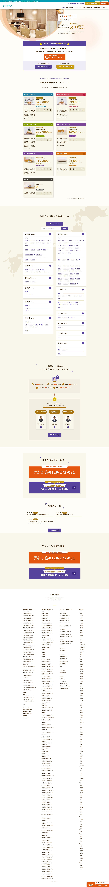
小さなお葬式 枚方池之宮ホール (47, 787)
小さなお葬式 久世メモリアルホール (29, 616)
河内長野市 (82, 731)
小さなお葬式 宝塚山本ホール (47, 842)
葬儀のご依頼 (26, 707)
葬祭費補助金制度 (63, 672)
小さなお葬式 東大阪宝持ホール (47, 770)
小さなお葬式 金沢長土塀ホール (65, 631)
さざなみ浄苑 (25, 677)
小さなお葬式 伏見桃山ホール (28, 632)
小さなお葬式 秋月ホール (64, 616)
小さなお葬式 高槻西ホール (46, 680)
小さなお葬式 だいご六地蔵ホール (29, 645)
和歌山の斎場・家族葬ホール (66, 609)
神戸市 (81, 783)
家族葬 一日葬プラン (63, 659)
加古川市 (81, 807)
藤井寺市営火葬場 (45, 751)
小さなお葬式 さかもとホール (28, 697)
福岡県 (80, 862)
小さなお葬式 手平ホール (64, 618)
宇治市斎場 (25, 644)
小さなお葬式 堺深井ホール (46, 768)
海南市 (81, 814)
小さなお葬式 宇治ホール (27, 647)
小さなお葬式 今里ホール (46, 763)
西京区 (81, 625)
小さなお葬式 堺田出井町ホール (47, 639)
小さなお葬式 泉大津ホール (46, 802)
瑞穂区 (81, 850)
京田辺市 (81, 640)
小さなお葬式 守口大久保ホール (47, 719)
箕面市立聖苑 (44, 741)
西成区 (81, 685)
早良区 (81, 867)
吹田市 (81, 736)
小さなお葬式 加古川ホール (46, 861)
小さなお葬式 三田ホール (46, 852)
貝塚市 (81, 724)
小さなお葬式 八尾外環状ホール (47, 792)
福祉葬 (61, 666)
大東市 (81, 741)
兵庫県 (80, 782)
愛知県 (80, 843)
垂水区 (81, 792)
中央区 (81, 676)
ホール (30, 234)
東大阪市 (81, 751)
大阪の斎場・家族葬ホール (47, 609)
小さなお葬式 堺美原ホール (46, 794)
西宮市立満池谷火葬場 (45, 827)
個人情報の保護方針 (63, 683)
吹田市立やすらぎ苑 (45, 695)
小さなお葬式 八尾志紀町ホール (47, 669)
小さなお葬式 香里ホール (46, 725)
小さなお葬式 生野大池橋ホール (47, 627)
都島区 (81, 698)
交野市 (81, 727)
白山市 (81, 821)
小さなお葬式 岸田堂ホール (46, 664)
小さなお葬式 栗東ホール (27, 675)
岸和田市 (81, 732)
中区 (81, 707)
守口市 (81, 760)
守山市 (81, 771)
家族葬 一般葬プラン (63, 656)
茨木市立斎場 (44, 690)
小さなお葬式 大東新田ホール (47, 714)
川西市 (81, 800)
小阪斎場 (43, 652)
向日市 (81, 634)
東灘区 (81, 787)
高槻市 (81, 744)
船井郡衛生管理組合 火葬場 (28, 662)
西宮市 (81, 804)
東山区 (81, 627)
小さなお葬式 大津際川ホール (28, 696)
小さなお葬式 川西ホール (46, 840)
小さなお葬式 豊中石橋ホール (47, 795)
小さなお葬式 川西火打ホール (47, 862)
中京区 (81, 623)
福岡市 (81, 863)
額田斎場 (43, 651)
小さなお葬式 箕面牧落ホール (47, 743)
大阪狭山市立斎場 (45, 748)
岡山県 (80, 833)
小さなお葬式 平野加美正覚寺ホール (48, 761)
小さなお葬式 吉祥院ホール (28, 618)
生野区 (81, 664)
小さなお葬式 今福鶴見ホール (47, 623)
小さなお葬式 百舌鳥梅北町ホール (48, 640)
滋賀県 (80, 766)
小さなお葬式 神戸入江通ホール (47, 873)
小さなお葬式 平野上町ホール (47, 806)
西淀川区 (82, 686)
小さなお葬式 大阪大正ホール (47, 778)
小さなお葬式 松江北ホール (65, 615)
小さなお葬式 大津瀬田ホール (28, 690)
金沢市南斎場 (62, 627)
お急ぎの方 (25, 705)
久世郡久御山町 (82, 644)
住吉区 (81, 673)
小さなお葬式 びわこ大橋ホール (29, 701)
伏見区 (81, 628)
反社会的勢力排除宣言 (64, 688)
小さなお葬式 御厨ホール (46, 659)
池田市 (81, 714)
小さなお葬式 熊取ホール (46, 800)
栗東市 (81, 773)
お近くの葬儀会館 (87, 7)
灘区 (81, 785)
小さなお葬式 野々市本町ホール (65, 643)
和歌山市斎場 (62, 611)
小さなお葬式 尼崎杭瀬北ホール (47, 876)
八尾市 (81, 761)
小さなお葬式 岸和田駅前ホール (47, 731)
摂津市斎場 (43, 703)
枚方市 (81, 753)
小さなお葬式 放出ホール (46, 622)
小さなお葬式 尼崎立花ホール (47, 857)
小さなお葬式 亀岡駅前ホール (28, 659)
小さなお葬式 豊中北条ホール (47, 710)
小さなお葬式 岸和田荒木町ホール (48, 732)
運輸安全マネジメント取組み (65, 686)
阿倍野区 (82, 662)
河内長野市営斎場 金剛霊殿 (46, 746)
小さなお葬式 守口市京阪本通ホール (48, 717)
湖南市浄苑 (25, 673)
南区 (81, 630)
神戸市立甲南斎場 (45, 833)
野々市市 (81, 819)
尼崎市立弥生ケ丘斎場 (45, 849)
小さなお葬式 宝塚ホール (46, 864)
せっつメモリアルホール (46, 702)
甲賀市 (81, 777)
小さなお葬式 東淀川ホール (46, 788)
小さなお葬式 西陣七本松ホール (29, 627)
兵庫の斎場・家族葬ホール (47, 815)
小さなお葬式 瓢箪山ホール (46, 662)
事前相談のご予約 (27, 711)
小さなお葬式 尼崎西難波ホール (47, 847)
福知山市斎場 (25, 664)
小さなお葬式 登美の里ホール (47, 809)
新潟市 (81, 824)
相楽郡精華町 (82, 649)
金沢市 (81, 817)
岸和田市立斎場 (44, 729)
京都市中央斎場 (26, 611)
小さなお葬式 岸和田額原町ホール (48, 771)
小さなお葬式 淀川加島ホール (47, 807)
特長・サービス (63, 648)
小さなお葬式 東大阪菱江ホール (47, 760)
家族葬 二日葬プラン (63, 658)
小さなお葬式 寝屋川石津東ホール (48, 775)
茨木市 (81, 720)
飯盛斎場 (43, 712)
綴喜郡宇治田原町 (83, 645)
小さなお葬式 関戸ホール (64, 620)
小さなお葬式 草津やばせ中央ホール (29, 687)
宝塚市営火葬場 (44, 835)
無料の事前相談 (62, 650)
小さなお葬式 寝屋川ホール (46, 724)
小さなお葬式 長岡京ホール (28, 642)
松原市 (81, 756)
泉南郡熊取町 (82, 765)
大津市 (81, 768)
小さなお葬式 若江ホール (46, 661)
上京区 (81, 616)
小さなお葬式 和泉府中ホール (47, 739)
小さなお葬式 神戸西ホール (46, 782)
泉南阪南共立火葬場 (45, 754)
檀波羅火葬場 (44, 753)
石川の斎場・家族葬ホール (65, 625)
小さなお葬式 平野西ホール (46, 635)
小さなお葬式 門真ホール (46, 720)
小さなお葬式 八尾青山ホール (47, 671)
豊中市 (81, 746)
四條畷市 (81, 734)
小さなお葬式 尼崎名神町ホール (47, 825)
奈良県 (80, 840)
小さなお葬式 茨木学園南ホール (47, 693)
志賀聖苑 (24, 694)
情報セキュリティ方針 (64, 685)
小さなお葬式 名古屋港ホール (47, 811)
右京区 (81, 615)
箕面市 (81, 758)
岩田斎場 (43, 649)
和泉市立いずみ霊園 (45, 737)
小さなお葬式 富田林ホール (46, 773)
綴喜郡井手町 (82, 647)
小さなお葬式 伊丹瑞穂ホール (47, 839)
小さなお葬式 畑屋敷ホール (65, 622)
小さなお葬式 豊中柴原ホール (47, 708)
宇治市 (81, 637)
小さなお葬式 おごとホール (28, 699)
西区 (81, 683)
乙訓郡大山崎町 (82, 651)
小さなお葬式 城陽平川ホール (28, 652)
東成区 (81, 690)
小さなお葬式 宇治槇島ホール (28, 649)
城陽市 (81, 639)
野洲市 (81, 775)
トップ (63, 7)
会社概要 (61, 678)
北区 (81, 618)
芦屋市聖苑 (43, 816)
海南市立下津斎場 (63, 613)
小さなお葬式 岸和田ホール (46, 785)
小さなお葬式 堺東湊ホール (46, 777)
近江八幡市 (82, 778)
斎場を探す (81, 609)
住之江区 (82, 671)
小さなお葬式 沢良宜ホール (46, 691)
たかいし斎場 (44, 734)
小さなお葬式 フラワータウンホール (48, 854)
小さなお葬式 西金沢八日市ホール (66, 636)
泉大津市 (81, 715)
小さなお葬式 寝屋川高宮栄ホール (48, 727)
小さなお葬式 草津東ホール (28, 682)
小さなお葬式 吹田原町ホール (47, 698)
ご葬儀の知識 (96, 7)
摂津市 (81, 737)
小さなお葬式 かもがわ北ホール (29, 634)
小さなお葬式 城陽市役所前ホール (29, 654)
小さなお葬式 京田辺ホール (28, 651)
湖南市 (81, 780)
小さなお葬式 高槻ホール (46, 676)
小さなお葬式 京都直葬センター (29, 615)
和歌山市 (81, 812)
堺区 (81, 705)
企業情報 (103, 7)
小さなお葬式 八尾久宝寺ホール (47, 673)
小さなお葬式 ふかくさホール (28, 630)
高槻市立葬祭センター (45, 674)
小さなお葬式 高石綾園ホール (47, 736)
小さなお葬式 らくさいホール (28, 625)
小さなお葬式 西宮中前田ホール (47, 874)
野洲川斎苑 (25, 678)
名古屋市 (81, 845)
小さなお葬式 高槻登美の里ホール (48, 681)
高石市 (81, 743)
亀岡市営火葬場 (26, 657)
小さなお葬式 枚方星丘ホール (47, 686)
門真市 (81, 729)
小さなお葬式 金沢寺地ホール (65, 633)
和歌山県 (80, 811)
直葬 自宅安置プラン (63, 663)
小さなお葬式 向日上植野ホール (29, 640)
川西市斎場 (43, 823)
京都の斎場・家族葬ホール (29, 609)
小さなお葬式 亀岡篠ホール (28, 661)
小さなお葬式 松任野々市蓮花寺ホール (66, 641)
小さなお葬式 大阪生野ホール (47, 780)
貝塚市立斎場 (44, 756)
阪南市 (81, 749)
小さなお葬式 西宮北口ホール (47, 837)
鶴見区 (81, 678)
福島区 (81, 695)
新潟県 (80, 823)
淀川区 (81, 700)
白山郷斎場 (62, 644)
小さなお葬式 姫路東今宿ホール (47, 878)
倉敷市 (81, 834)
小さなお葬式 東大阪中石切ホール (48, 790)
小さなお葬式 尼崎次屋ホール (47, 850)
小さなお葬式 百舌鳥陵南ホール (47, 642)
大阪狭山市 (82, 722)
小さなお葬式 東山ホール (27, 628)
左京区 (81, 620)
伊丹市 (81, 799)
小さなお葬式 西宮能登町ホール (47, 856)
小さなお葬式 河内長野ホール (47, 783)
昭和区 (81, 848)
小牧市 (81, 860)
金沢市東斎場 (62, 629)
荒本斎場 (43, 657)
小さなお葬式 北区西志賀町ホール (29, 666)
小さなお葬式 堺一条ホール (46, 645)
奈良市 (81, 841)
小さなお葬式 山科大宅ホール (28, 639)
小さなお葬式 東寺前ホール (28, 620)
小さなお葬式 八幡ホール (27, 656)
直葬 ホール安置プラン (64, 661)
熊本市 (81, 831)
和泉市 (81, 719)
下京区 (81, 622)
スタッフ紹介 (62, 680)
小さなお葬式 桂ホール (27, 613)
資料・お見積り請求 (27, 709)
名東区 (81, 857)
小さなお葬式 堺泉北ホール (46, 644)
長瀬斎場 (43, 654)
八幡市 (81, 642)
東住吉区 (82, 688)
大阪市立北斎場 (44, 611)
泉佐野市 (81, 717)
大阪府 (80, 657)
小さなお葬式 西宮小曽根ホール (47, 869)
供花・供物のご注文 (27, 713)
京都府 (80, 611)
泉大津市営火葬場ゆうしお (46, 758)
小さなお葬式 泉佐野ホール (46, 766)
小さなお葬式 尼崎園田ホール (47, 845)
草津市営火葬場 (26, 689)
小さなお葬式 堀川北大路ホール (29, 635)
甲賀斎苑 (24, 684)
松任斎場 (61, 639)
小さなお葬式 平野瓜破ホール (47, 765)
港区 (81, 697)
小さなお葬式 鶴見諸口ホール (47, 625)
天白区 (81, 858)
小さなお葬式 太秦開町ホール (28, 623)
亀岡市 (81, 652)
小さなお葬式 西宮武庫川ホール (47, 830)
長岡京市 (81, 635)
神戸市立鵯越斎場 (45, 832)
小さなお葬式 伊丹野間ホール (47, 822)
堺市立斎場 (43, 637)
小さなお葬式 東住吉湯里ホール (47, 797)
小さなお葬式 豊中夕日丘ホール (47, 707)
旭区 (81, 661)
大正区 (81, 674)
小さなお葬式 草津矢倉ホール (28, 685)
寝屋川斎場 (43, 722)
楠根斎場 (43, 656)
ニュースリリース (63, 681)
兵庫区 (81, 790)
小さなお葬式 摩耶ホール (46, 818)
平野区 (81, 693)
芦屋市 (81, 795)
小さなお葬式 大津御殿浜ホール (29, 672)
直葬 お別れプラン (63, 665)
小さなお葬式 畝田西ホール (65, 638)
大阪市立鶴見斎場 (45, 615)
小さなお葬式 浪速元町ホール (47, 799)
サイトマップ (26, 718)
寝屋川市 (81, 748)
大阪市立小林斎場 (45, 613)
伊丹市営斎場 (44, 820)
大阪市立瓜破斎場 (45, 616)
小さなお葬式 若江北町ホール (47, 804)
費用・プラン (77, 7)
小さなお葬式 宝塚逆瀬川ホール (47, 844)
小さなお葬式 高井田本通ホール (47, 666)
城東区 (81, 669)
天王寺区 (82, 680)
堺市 (80, 702)
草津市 (81, 770)
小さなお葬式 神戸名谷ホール (47, 859)
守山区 (81, 853)
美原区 (81, 712)
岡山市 (81, 836)
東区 (81, 828)
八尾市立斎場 (44, 668)
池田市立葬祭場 (44, 744)
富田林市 (81, 763)
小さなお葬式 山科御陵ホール (28, 637)
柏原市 (81, 725)
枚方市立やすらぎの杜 (45, 683)
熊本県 (80, 829)
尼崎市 (81, 797)
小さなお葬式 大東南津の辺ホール (48, 715)
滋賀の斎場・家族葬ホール (29, 670)
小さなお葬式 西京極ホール (28, 622)
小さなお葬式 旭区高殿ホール (47, 630)
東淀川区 (82, 691)
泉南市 (81, 739)
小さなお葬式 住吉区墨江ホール (47, 634)
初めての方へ (69, 7)
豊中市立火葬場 (44, 705)
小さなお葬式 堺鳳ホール (46, 647)
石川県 (80, 816)
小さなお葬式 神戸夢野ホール (47, 867)
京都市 (81, 613)
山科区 (81, 632)
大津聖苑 (24, 692)
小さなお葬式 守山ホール (27, 680)
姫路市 (81, 809)
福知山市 (81, 656)
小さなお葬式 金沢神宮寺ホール (65, 634)
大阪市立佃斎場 (44, 618)
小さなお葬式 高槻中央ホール (47, 678)
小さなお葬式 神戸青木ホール (47, 871)
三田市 (81, 806)
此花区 (81, 668)
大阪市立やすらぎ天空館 (46, 620)
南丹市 (81, 654)
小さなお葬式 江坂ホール (46, 697)
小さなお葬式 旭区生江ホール (47, 632)
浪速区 (81, 681)
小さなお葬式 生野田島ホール (47, 628)
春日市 (81, 869)
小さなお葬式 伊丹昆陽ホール (47, 866)
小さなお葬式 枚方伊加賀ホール (47, 685)
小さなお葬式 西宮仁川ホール (47, 828)
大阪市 (81, 659)
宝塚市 (81, 802)
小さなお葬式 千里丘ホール (46, 700)
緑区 (81, 855)
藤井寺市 (81, 754)
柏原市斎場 (43, 749)
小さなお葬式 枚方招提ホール (47, 688)
